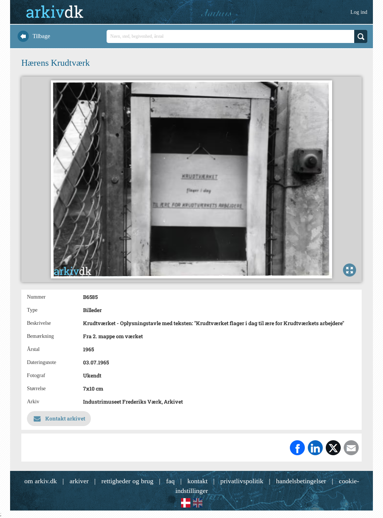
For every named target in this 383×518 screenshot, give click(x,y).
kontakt (197, 481)
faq (170, 481)
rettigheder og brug (127, 481)
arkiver (79, 481)
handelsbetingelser (301, 481)
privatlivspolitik (241, 481)
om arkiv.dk (40, 481)
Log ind (358, 12)
